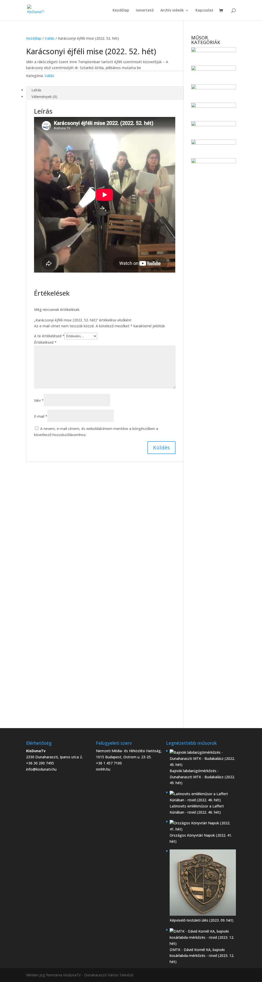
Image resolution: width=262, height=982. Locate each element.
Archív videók (172, 10)
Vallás (49, 38)
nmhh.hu (103, 769)
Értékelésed (45, 342)
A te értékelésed (49, 335)
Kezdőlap (121, 10)
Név (39, 400)
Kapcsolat (204, 10)
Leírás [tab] (36, 90)
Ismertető (145, 10)
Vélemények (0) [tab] (44, 96)
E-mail (40, 416)
